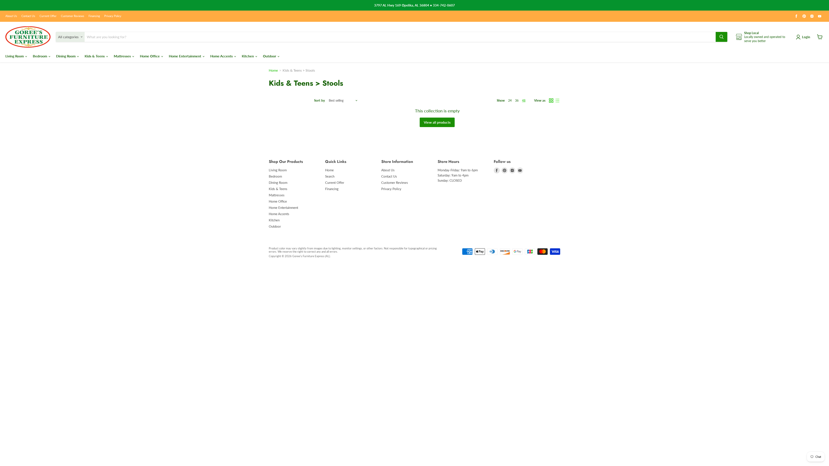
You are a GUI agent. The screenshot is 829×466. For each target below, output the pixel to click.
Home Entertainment (185, 56)
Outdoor (270, 56)
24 (510, 100)
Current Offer (48, 16)
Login (806, 37)
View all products (437, 122)
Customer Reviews (72, 16)
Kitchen (248, 56)
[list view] (557, 101)
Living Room (15, 56)
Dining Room (66, 56)
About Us (11, 16)
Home (273, 70)
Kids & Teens (95, 56)
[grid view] (551, 101)
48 (523, 100)
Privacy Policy (112, 16)
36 (517, 100)
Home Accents (222, 56)
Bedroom (40, 56)
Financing (94, 16)
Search (329, 176)
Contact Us (28, 16)
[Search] (721, 37)
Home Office (150, 56)
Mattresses (123, 56)
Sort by (319, 100)
